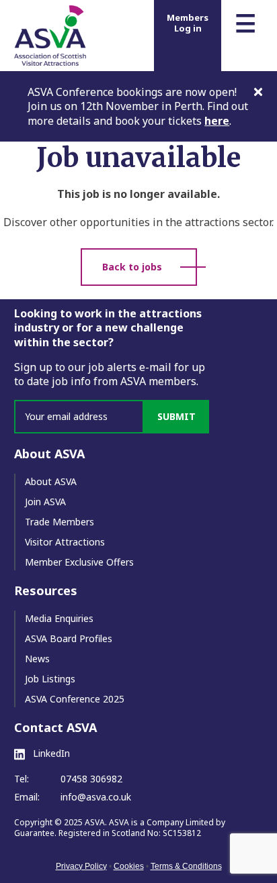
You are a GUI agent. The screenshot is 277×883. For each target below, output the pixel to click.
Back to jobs (132, 266)
